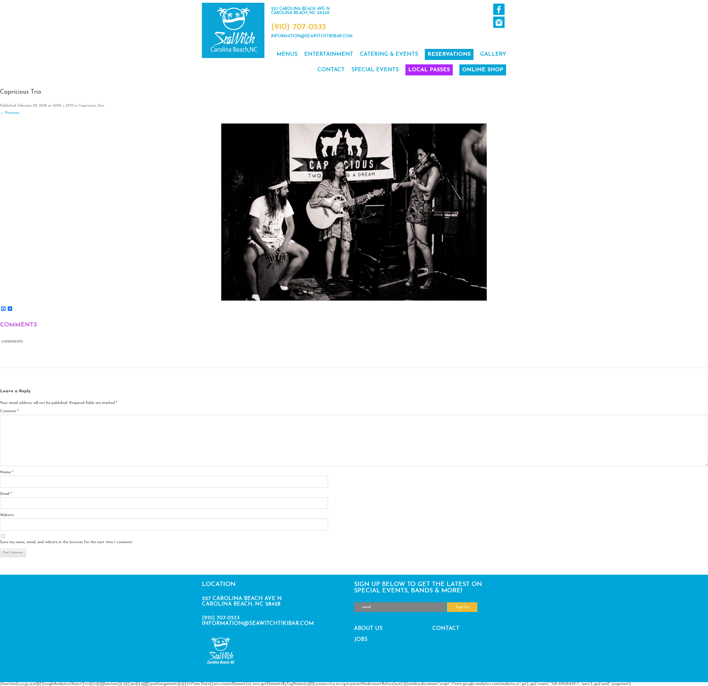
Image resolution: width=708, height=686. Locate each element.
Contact (331, 70)
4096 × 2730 (63, 105)
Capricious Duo (91, 105)
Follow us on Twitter (498, 22)
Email (6, 494)
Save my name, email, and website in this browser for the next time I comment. (66, 542)
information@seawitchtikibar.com (312, 36)
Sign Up (462, 607)
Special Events (375, 70)
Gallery (493, 54)
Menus (287, 54)
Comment (9, 411)
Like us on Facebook (498, 9)
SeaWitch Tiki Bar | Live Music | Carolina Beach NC (233, 30)
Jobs (361, 639)
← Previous (9, 113)
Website (7, 515)
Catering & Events (389, 54)
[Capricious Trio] (354, 211)
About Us (368, 628)
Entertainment (328, 54)
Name (6, 472)
